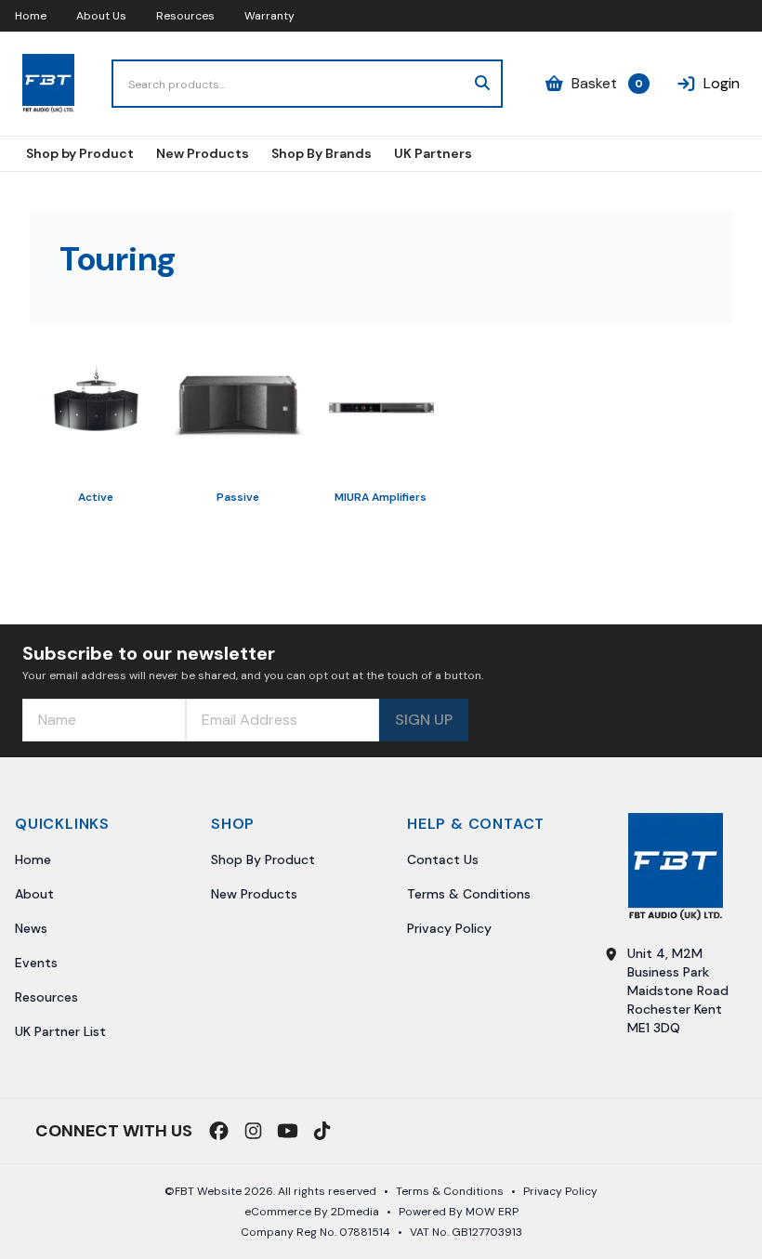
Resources (185, 15)
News (31, 928)
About (34, 893)
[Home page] (48, 83)
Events (36, 962)
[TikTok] (322, 1131)
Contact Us (443, 859)
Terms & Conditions (469, 893)
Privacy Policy (449, 928)
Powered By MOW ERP (459, 1211)
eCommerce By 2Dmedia (311, 1211)
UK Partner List (60, 1031)
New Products (254, 893)
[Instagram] (253, 1131)
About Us (101, 15)
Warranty (269, 15)
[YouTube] (287, 1131)
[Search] (482, 83)
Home (30, 15)
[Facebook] (218, 1131)
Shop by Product (263, 859)
